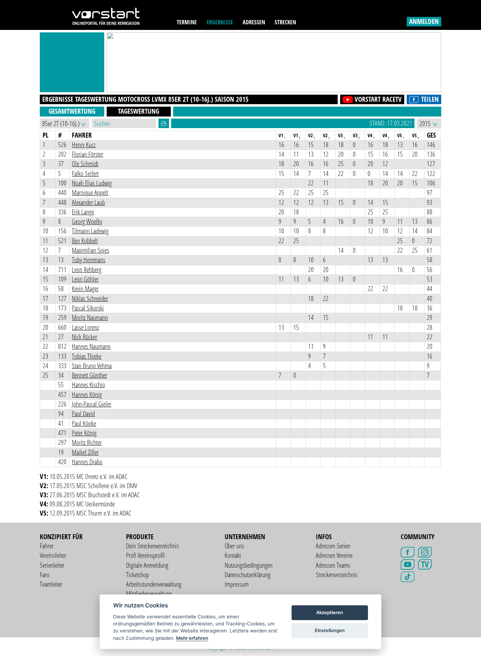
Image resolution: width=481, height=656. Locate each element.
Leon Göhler (85, 279)
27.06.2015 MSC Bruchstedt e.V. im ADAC (95, 494)
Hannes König (87, 394)
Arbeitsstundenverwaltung (153, 584)
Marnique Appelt (90, 192)
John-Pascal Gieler (91, 404)
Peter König (84, 432)
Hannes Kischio (88, 384)
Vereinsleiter (53, 555)
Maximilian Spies (90, 250)
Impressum (237, 584)
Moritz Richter (87, 442)
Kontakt (233, 555)
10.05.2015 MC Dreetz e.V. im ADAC (88, 476)
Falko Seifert (85, 173)
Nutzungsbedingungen (249, 565)
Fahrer (47, 545)
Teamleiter (51, 584)
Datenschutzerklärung (247, 574)
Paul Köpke (84, 423)
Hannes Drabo (87, 461)
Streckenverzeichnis (336, 574)
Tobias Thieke (86, 356)
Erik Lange (83, 211)
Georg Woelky (87, 221)
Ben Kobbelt (85, 240)
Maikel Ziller (85, 452)
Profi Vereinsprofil (145, 555)
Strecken (285, 22)
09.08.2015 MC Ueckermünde (82, 504)
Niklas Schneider (90, 298)
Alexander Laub (88, 202)
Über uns (234, 545)
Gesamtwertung (72, 111)
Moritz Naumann (90, 317)
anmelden (424, 21)
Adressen (254, 22)
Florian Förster (87, 154)
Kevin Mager (85, 288)
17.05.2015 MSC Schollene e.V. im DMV (93, 485)
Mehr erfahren (192, 638)
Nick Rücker (84, 336)
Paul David (83, 413)
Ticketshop (137, 574)
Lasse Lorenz (85, 327)
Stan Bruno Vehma (92, 365)
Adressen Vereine (334, 555)
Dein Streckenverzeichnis (152, 545)
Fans (45, 574)
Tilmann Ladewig (90, 230)
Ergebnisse (220, 22)
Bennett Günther (89, 375)
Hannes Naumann (91, 346)
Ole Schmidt (85, 163)
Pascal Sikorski (88, 308)
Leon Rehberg (86, 269)
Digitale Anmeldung (147, 565)
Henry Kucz (83, 144)
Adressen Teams (333, 565)
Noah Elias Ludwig (92, 183)
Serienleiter (52, 565)
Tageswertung (138, 111)
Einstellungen (330, 630)
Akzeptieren (329, 612)
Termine (187, 22)
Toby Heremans (88, 259)
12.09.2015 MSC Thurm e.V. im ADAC (90, 513)
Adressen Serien (333, 545)
